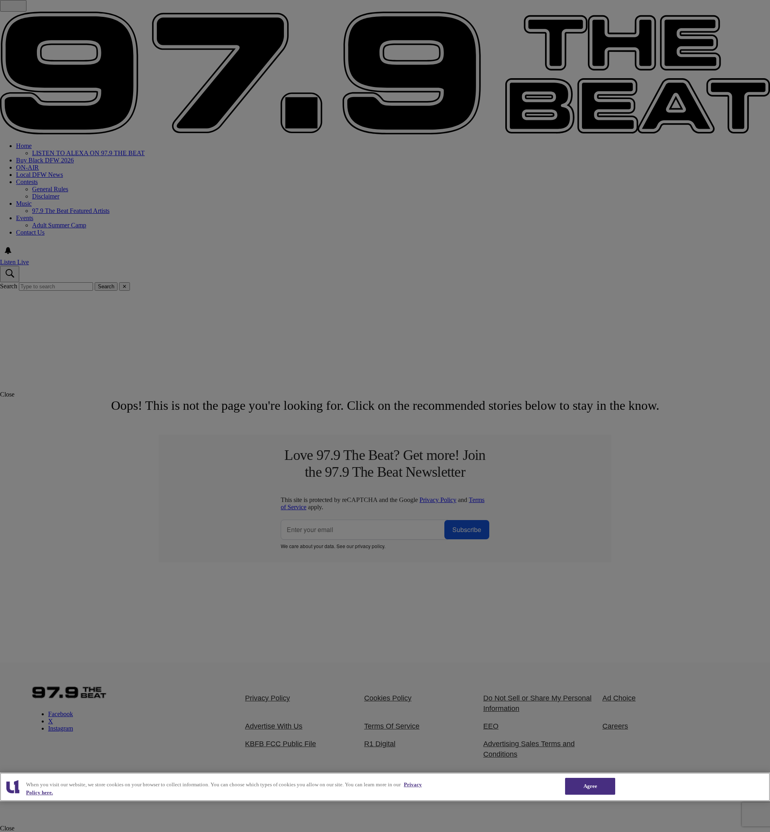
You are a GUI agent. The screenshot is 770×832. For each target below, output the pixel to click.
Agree (591, 786)
